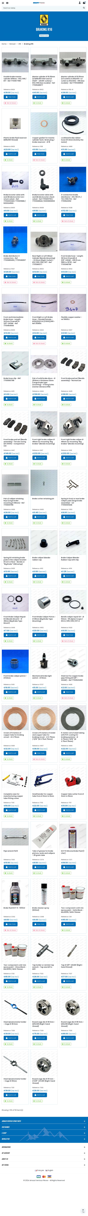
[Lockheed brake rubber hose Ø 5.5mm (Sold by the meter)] (72, 121)
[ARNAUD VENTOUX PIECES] (44, 3)
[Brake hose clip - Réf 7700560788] (15, 362)
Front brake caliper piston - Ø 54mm (15, 677)
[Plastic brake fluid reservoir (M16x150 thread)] (15, 121)
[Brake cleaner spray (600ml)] (44, 891)
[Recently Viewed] (8, 3)
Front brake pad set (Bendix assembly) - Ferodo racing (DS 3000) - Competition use (15, 442)
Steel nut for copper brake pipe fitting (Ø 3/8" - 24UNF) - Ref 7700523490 (72, 678)
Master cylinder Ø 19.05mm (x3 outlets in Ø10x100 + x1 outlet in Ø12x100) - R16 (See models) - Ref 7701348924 (72, 80)
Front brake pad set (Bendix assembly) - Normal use (72, 379)
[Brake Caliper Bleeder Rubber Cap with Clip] (72, 541)
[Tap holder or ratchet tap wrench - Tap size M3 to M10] (44, 948)
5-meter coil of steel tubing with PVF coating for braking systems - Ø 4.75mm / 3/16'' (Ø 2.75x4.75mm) (72, 737)
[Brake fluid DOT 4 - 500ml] (15, 891)
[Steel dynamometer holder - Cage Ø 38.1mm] (15, 1005)
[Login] (80, 3)
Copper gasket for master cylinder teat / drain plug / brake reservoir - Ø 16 (43, 140)
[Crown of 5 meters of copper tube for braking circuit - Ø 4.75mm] (15, 716)
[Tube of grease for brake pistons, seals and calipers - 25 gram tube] (44, 834)
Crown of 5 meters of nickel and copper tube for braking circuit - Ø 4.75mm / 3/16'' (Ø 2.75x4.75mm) (43, 736)
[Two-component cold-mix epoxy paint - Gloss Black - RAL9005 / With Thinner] (15, 948)
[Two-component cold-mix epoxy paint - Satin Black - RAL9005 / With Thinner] (72, 891)
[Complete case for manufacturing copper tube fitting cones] (15, 778)
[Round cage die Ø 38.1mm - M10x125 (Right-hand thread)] (44, 1005)
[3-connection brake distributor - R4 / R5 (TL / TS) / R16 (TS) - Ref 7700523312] (72, 178)
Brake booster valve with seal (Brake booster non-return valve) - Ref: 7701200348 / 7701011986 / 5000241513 (15, 199)
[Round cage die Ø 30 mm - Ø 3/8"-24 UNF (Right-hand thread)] (44, 1062)
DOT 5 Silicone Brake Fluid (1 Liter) (72, 852)
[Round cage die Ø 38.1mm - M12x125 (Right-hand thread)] (72, 1005)
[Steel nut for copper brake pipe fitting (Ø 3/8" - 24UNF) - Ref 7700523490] (72, 659)
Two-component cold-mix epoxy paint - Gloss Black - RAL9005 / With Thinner (15, 967)
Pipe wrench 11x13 (11, 851)
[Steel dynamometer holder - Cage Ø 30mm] (15, 1062)
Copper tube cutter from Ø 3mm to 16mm (72, 795)
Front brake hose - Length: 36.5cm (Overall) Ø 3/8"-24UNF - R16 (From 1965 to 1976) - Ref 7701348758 (72, 260)
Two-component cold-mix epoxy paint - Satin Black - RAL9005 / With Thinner (72, 910)
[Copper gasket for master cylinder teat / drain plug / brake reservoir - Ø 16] (44, 121)
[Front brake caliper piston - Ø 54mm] (15, 659)
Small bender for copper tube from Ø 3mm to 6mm (43, 795)
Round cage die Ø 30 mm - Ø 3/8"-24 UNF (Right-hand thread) (43, 1081)
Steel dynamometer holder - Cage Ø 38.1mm (15, 1023)
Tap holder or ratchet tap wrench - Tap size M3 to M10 (43, 967)
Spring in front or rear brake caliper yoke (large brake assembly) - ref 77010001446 (72, 502)
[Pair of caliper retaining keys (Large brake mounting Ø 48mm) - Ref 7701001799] (15, 482)
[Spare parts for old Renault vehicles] (44, 20)
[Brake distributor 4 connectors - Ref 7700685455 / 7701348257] (15, 239)
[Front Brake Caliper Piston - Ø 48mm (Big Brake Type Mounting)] (44, 600)
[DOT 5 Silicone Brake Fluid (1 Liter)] (72, 834)
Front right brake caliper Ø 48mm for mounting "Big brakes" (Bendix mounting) (43, 441)
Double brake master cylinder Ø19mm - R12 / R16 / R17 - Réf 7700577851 (15, 79)
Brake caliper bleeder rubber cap (41, 559)
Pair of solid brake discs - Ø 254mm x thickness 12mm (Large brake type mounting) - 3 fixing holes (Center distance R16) (43, 382)
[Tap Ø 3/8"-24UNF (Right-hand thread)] (72, 948)
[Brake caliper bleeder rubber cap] (44, 541)
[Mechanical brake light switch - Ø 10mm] (44, 659)
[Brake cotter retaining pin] (44, 482)
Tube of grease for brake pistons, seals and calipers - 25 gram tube (43, 853)
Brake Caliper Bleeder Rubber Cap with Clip (70, 559)
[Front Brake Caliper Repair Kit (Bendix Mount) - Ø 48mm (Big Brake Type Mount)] (15, 600)
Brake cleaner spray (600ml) (40, 909)
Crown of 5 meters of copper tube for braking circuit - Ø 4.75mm (14, 735)
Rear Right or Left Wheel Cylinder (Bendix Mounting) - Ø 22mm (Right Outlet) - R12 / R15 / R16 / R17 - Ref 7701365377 (43, 260)
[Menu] (4, 3)
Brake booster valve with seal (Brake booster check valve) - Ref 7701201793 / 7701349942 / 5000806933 (43, 198)
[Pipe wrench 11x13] (15, 834)
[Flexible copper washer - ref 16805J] (72, 301)
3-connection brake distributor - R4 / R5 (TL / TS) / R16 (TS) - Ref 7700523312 (71, 198)
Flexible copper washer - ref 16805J (71, 318)
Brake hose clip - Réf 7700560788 (12, 379)
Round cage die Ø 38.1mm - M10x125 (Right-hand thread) (43, 1024)
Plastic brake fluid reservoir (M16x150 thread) (15, 139)
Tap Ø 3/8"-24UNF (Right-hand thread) (72, 966)
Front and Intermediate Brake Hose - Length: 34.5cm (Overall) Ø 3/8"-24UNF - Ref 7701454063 (13, 321)
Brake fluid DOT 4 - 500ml (14, 908)
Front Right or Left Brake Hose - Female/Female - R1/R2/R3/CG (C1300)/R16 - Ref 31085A (43, 320)
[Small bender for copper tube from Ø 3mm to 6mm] (44, 778)
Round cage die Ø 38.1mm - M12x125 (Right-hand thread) (72, 1024)
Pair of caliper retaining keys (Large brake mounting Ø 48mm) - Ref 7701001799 (14, 502)
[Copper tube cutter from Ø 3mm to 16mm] (72, 778)
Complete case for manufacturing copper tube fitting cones (13, 796)
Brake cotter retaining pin (43, 499)
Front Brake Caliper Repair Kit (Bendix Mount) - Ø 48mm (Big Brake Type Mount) (15, 620)
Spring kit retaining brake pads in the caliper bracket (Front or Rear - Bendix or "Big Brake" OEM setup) (15, 561)
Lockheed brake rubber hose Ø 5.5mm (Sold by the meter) (72, 140)
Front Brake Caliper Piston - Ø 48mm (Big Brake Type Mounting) (44, 619)
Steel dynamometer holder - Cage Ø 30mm (15, 1080)
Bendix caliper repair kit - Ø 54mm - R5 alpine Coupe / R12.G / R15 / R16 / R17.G (72, 619)
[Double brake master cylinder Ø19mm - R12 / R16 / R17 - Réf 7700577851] (15, 60)
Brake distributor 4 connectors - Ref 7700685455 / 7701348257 (15, 258)
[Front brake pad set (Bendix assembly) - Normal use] (72, 362)
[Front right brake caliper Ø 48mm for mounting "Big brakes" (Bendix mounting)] (44, 423)
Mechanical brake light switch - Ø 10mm (42, 677)
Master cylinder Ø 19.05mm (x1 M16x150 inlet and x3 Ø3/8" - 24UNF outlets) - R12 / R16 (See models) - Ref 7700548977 (43, 81)
